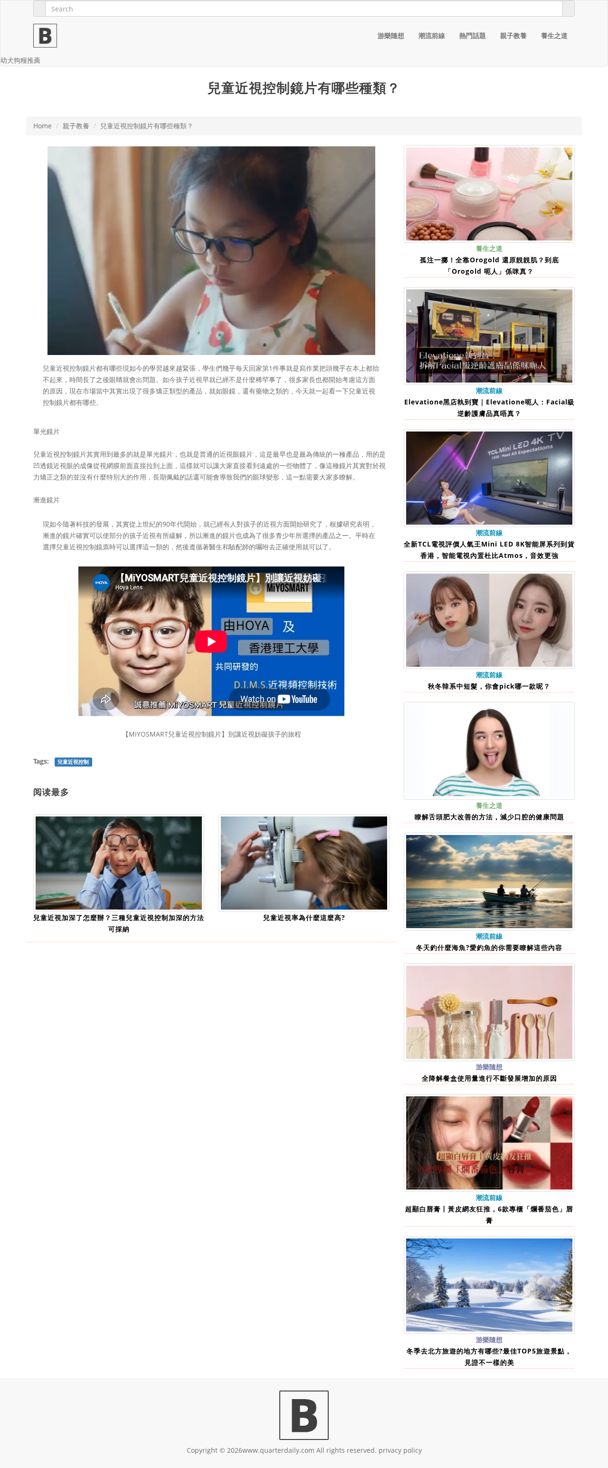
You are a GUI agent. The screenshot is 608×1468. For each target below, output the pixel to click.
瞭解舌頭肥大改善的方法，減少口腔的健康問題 (489, 816)
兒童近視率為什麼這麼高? (304, 917)
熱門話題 (472, 35)
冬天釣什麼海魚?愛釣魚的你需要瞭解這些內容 (489, 947)
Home (42, 125)
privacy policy (400, 1450)
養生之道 (554, 35)
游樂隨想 (391, 35)
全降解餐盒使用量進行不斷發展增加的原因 (489, 1078)
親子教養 (513, 35)
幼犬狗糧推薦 (20, 60)
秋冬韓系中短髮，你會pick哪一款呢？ (489, 686)
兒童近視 (56, 368)
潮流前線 (431, 35)
